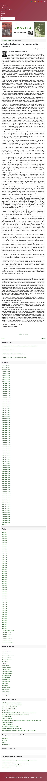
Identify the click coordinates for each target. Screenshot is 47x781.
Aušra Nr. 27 (4, 583)
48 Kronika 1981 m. (6, 457)
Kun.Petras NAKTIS (6, 710)
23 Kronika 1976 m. (6, 408)
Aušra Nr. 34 (4, 597)
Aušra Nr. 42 (4, 610)
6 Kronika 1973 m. (6, 375)
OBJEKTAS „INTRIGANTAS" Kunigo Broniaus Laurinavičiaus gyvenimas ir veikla (19, 712)
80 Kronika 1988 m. (6, 520)
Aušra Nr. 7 (4, 544)
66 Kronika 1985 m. (6, 493)
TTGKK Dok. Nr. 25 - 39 (7, 638)
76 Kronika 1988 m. (6, 512)
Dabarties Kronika (4, 5)
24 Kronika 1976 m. (6, 410)
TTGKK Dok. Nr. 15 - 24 (7, 636)
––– (3, 348)
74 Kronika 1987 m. (6, 508)
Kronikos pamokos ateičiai (6, 9)
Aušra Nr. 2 (4, 534)
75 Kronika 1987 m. (6, 510)
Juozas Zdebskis (5, 665)
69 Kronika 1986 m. (6, 499)
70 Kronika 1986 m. (6, 501)
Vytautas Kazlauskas (6, 675)
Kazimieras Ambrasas (7, 659)
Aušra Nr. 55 (4, 624)
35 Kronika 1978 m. (6, 432)
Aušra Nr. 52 (4, 622)
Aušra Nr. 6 (4, 542)
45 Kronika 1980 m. (6, 452)
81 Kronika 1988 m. (6, 522)
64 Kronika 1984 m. (6, 489)
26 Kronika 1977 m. (6, 414)
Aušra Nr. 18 (4, 565)
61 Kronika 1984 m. (6, 483)
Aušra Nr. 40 (4, 606)
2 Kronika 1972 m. (6, 367)
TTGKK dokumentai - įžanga (8, 630)
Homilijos (2, 11)
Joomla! (6, 777)
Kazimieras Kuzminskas (7, 673)
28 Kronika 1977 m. (6, 418)
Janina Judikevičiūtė (6, 693)
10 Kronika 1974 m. (6, 383)
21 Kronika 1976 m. (6, 405)
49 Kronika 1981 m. (6, 459)
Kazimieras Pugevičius (7, 671)
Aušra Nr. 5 (4, 540)
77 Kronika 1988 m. (6, 514)
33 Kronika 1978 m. (6, 428)
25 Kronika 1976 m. (6, 412)
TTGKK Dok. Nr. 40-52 (6, 640)
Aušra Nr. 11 (4, 552)
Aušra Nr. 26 (4, 581)
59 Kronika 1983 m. (6, 479)
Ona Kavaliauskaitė (6, 687)
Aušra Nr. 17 (4, 563)
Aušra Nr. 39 (4, 604)
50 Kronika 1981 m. (6, 461)
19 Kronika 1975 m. (6, 401)
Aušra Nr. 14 (4, 557)
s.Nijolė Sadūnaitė (6, 681)
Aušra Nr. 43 (4, 612)
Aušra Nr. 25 (4, 579)
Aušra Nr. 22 (4, 573)
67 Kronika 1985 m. (6, 495)
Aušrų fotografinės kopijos (7, 642)
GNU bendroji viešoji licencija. (36, 777)
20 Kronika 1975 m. (6, 403)
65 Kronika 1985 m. (6, 491)
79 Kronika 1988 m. (6, 518)
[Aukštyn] (45, 778)
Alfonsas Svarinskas (6, 667)
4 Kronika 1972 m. (6, 371)
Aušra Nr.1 (4, 532)
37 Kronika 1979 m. (6, 436)
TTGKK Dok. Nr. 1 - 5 (6, 632)
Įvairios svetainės (5, 744)
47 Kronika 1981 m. (6, 455)
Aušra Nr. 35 (4, 599)
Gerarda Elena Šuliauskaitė (8, 655)
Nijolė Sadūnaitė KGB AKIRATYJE (9, 708)
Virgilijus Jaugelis (6, 677)
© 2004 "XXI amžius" (23, 334)
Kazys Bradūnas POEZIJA (7, 722)
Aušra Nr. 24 (4, 577)
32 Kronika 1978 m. (6, 426)
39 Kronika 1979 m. (6, 440)
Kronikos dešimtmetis (6, 716)
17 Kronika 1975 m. (6, 397)
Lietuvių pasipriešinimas (7, 724)
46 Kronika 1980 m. (6, 454)
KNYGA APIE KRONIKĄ (7, 718)
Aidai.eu (4, 742)
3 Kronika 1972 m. (6, 369)
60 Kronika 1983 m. (6, 481)
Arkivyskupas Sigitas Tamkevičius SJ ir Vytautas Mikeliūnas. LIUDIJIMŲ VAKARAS (20, 346)
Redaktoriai (4, 650)
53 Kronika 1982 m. (6, 467)
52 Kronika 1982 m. (6, 465)
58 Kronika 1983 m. (6, 477)
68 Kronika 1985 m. (6, 497)
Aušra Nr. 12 (4, 553)
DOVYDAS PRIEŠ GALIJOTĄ (8, 350)
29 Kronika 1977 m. (6, 420)
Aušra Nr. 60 (4, 628)
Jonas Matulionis (6, 679)
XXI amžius (4, 740)
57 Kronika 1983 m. (6, 475)
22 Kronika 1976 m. (6, 407)
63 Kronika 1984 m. (6, 487)
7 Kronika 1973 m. (6, 377)
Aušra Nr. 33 (4, 595)
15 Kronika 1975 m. (6, 393)
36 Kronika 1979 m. (6, 434)
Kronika (2, 3)
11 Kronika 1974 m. (6, 385)
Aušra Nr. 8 (4, 546)
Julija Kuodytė (5, 683)
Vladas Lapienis (5, 695)
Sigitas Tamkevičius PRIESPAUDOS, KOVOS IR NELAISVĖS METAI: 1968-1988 (18, 730)
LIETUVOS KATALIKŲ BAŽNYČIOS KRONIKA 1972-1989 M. (14, 357)
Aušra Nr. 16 (4, 561)
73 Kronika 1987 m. (6, 506)
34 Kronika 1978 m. (6, 430)
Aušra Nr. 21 (4, 571)
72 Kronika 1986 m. (6, 504)
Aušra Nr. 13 (4, 555)
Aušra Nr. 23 (4, 575)
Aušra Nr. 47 (4, 614)
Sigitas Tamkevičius (6, 652)
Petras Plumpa (5, 661)
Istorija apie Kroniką (4, 7)
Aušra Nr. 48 (4, 616)
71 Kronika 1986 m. (6, 503)
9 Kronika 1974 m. (6, 381)
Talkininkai (4, 663)
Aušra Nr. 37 (4, 602)
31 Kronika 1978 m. (6, 424)
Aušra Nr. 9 (4, 548)
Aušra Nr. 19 (4, 567)
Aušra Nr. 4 (4, 538)
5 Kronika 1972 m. (6, 373)
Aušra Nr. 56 (4, 626)
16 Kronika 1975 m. (6, 395)
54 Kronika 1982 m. (6, 469)
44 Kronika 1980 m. (6, 450)
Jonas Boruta (5, 654)
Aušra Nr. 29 (4, 587)
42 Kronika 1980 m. (6, 446)
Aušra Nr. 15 (4, 559)
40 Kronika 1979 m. (6, 442)
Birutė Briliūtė (5, 685)
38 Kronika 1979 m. (6, 438)
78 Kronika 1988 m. (6, 516)
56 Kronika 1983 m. (6, 473)
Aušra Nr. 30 (4, 589)
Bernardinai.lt (5, 738)
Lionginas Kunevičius (6, 669)
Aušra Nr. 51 (4, 620)
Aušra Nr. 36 (4, 601)
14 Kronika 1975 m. (6, 391)
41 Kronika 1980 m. (6, 444)
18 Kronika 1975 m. (6, 399)
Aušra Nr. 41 (4, 608)
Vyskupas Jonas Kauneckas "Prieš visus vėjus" (12, 728)
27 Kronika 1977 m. (6, 416)
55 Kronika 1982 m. (6, 471)
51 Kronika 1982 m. (6, 463)
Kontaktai (2, 13)
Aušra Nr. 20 (4, 569)
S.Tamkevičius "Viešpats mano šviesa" (10, 726)
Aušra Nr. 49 (4, 618)
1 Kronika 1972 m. (6, 365)
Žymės (1, 15)
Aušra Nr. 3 (4, 536)
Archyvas (4, 524)
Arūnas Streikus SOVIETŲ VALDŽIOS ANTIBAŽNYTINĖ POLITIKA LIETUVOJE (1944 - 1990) (21, 720)
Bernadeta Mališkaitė (6, 657)
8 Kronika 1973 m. (6, 379)
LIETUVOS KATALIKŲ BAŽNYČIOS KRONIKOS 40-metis (14, 354)
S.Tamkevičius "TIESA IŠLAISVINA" (9, 706)
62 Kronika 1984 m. (6, 485)
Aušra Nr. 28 (4, 585)
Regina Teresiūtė (5, 689)
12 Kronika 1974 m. (6, 387)
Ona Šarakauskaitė (6, 691)
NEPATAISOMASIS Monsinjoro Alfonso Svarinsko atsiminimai (15, 714)
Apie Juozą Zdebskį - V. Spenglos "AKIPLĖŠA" (11, 705)
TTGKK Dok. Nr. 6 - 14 (6, 634)
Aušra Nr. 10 (4, 550)
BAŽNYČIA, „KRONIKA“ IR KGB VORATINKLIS (11, 703)
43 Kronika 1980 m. (6, 448)
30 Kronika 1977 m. (6, 422)
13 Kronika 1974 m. (6, 389)
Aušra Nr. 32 (4, 593)
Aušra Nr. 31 (4, 591)
